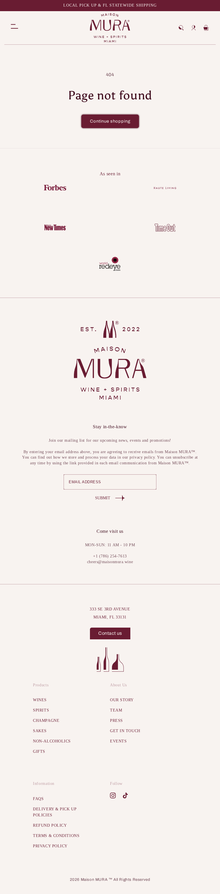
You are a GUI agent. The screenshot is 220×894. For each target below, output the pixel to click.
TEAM (116, 710)
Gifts (39, 751)
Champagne (46, 720)
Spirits (41, 710)
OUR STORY (122, 700)
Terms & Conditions (56, 836)
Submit (102, 498)
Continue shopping (110, 121)
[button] (181, 27)
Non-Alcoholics (52, 741)
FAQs (38, 799)
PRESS (116, 720)
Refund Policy (50, 825)
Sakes (40, 731)
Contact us (110, 633)
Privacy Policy (50, 846)
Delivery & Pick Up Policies (54, 812)
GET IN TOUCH (125, 731)
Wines (40, 700)
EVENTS (118, 741)
